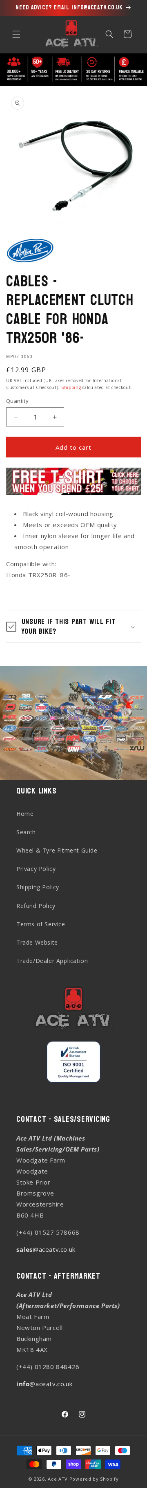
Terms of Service (40, 924)
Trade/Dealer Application (52, 961)
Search (26, 832)
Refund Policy (36, 906)
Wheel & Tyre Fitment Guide (57, 850)
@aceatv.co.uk (46, 1249)
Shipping (71, 387)
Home (24, 814)
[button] (16, 34)
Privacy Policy (36, 869)
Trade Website (37, 942)
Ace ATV (58, 1479)
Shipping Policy (37, 887)
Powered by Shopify (94, 1479)
